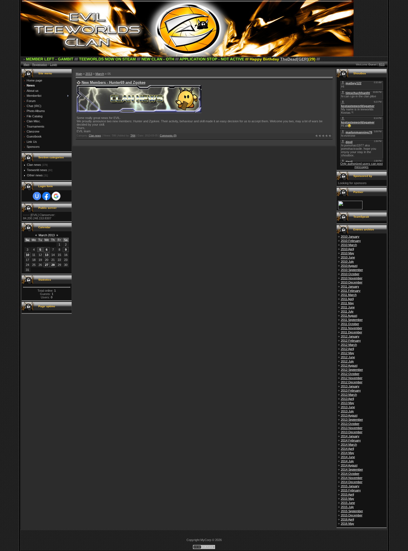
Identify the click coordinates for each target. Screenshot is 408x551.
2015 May (347, 498)
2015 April (347, 494)
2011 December (351, 332)
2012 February (351, 340)
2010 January (350, 236)
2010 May (347, 253)
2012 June (348, 357)
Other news (35, 175)
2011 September (352, 319)
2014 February (351, 440)
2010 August (349, 265)
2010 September (352, 269)
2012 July (347, 361)
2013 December (351, 432)
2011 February (351, 290)
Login (53, 64)
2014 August (349, 465)
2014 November (351, 477)
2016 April (347, 519)
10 (27, 255)
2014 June (348, 457)
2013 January (350, 386)
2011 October (350, 324)
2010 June (348, 257)
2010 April (347, 249)
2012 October (350, 373)
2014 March (349, 444)
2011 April (347, 299)
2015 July (347, 507)
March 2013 (47, 235)
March (99, 73)
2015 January (350, 486)
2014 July (347, 461)
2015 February (351, 490)
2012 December (351, 382)
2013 (88, 73)
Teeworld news (37, 170)
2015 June (348, 502)
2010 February (351, 240)
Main (27, 64)
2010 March (349, 245)
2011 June (348, 307)
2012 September (352, 369)
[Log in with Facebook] (46, 196)
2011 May (347, 303)
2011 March (349, 294)
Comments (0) (168, 135)
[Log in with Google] (56, 196)
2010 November (351, 278)
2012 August (349, 365)
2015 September (352, 511)
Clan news (34, 164)
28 (53, 264)
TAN (132, 135)
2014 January (350, 436)
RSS (382, 64)
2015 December (351, 515)
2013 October (350, 423)
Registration (39, 64)
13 (46, 255)
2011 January (350, 286)
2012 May (347, 353)
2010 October (350, 274)
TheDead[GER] (269, 59)
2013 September (352, 419)
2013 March (349, 394)
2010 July (347, 261)
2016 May (347, 523)
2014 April (347, 448)
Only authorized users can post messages (361, 165)
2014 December (351, 482)
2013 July (347, 411)
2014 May (347, 452)
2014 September (352, 469)
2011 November (351, 328)
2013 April (347, 398)
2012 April (347, 349)
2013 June (348, 407)
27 (46, 264)
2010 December (351, 282)
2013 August (349, 415)
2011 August (349, 315)
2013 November (351, 428)
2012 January (350, 336)
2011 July (347, 311)
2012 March (349, 344)
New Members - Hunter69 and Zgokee (113, 82)
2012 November (351, 378)
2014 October (350, 473)
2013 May (347, 403)
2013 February (351, 390)
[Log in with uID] (37, 196)
